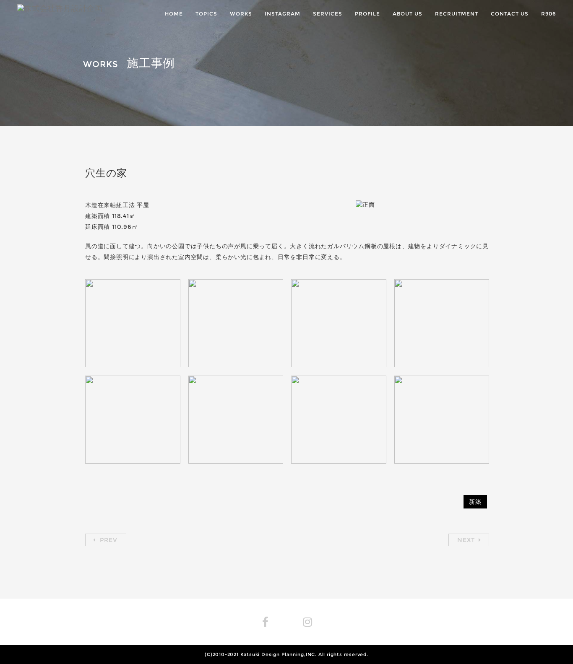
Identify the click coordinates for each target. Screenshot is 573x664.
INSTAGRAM (282, 13)
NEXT (467, 540)
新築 (475, 502)
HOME (174, 13)
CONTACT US (510, 13)
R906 (548, 13)
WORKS (241, 13)
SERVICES (327, 13)
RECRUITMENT (456, 13)
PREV (107, 540)
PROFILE (367, 13)
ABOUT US (407, 13)
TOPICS (206, 13)
